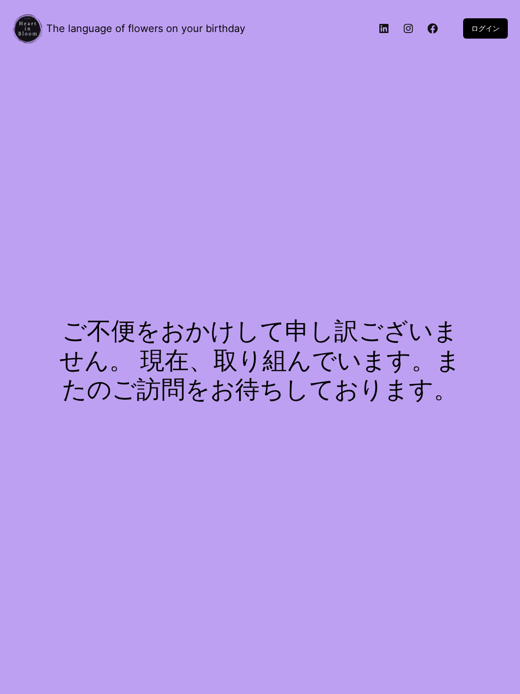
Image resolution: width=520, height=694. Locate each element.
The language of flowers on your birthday (145, 28)
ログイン (485, 28)
